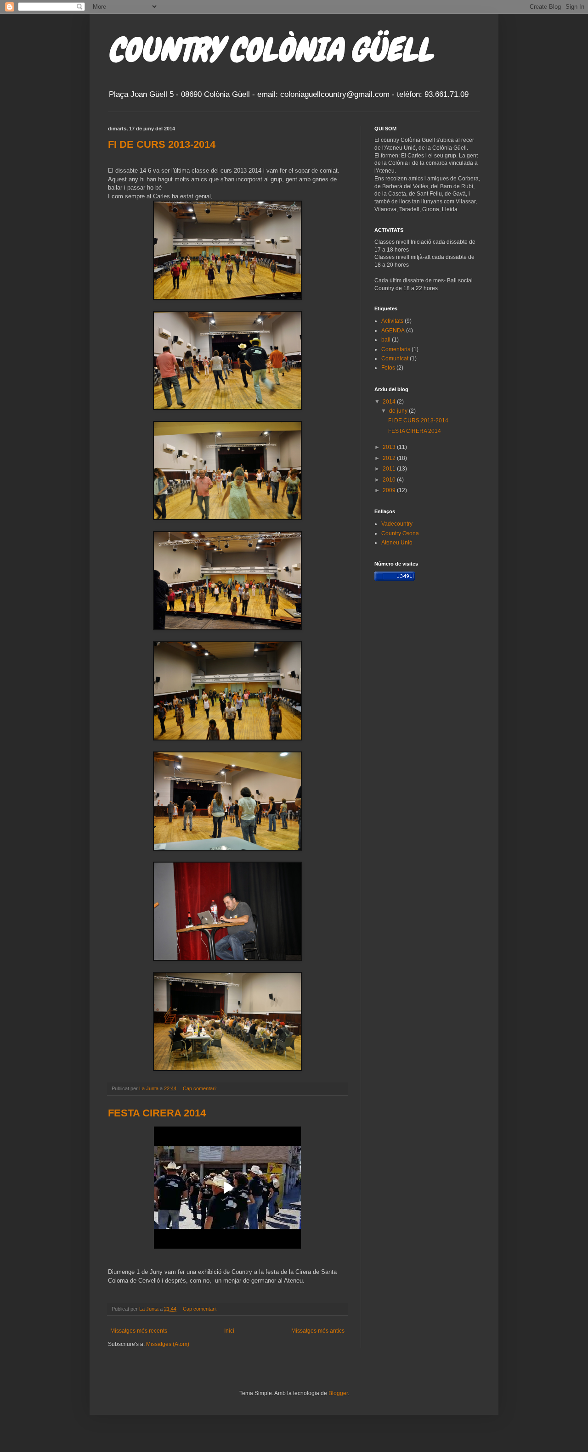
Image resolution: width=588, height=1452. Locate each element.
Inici (229, 1331)
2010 (390, 480)
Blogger (338, 1393)
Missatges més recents (138, 1331)
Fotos (388, 367)
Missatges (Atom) (167, 1344)
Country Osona (400, 533)
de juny (399, 411)
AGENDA (393, 330)
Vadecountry (397, 524)
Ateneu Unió (397, 542)
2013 (390, 447)
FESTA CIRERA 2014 (157, 1113)
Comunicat (394, 358)
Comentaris (395, 349)
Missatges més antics (318, 1331)
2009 (390, 490)
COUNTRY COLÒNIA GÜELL (270, 49)
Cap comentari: (200, 1088)
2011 (390, 468)
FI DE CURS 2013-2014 (161, 144)
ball (385, 339)
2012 (390, 458)
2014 (390, 401)
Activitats (392, 321)
